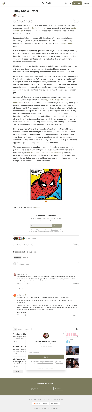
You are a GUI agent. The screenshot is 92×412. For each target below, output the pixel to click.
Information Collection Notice (45, 363)
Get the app (54, 404)
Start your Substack (41, 404)
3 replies (21, 289)
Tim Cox (19, 274)
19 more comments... (19, 320)
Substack (37, 408)
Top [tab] (15, 329)
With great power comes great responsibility (45, 153)
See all (17, 372)
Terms (50, 399)
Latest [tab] (20, 329)
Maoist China (66, 43)
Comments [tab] (17, 257)
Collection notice (58, 399)
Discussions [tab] (27, 329)
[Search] (66, 3)
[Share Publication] (70, 3)
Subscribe (77, 3)
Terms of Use (54, 361)
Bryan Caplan (21, 15)
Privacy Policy (59, 363)
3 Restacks (34, 238)
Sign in (86, 3)
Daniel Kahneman (39, 28)
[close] (63, 333)
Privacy (45, 399)
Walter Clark (21, 295)
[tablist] (21, 257)
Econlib (38, 207)
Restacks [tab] (25, 257)
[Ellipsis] (77, 274)
